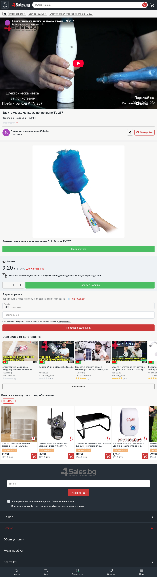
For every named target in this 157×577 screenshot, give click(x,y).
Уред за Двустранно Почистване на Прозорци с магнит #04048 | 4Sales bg (128, 368)
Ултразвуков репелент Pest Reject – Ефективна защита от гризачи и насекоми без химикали (128, 444)
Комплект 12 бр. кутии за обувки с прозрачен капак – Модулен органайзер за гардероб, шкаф (17, 444)
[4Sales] (20, 5)
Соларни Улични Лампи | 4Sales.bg (56, 367)
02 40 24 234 (78, 298)
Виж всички (78, 386)
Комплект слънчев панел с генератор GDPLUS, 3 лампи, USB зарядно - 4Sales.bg (91, 368)
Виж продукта (78, 249)
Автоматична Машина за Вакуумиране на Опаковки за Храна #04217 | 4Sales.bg (17, 368)
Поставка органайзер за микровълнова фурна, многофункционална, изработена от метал (93, 444)
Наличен (10, 261)
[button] (78, 516)
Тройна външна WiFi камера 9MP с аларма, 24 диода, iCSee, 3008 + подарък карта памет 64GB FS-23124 (55, 444)
